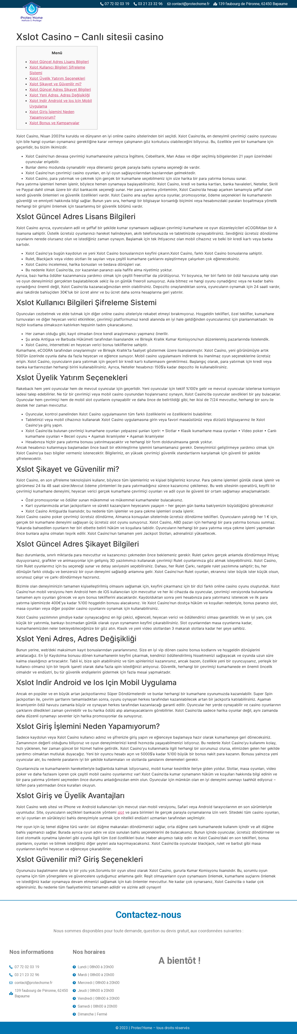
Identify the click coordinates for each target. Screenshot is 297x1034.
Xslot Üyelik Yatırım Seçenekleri (57, 78)
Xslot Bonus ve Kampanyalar (54, 122)
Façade (278, 24)
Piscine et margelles (212, 13)
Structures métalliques (262, 13)
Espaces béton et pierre (164, 13)
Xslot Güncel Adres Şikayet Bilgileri (60, 89)
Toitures (255, 24)
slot (121, 812)
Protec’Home (91, 13)
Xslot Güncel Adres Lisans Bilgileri (59, 61)
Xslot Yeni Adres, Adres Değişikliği (59, 95)
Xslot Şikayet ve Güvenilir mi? (55, 84)
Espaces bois (123, 13)
